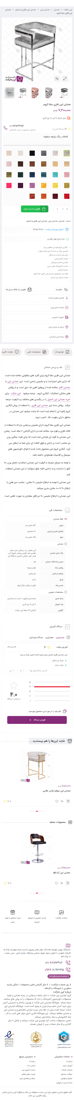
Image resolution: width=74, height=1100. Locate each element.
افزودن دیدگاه (39, 720)
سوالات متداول (66, 1074)
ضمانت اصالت (66, 1070)
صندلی (57, 9)
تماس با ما (31, 1065)
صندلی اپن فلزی (40, 405)
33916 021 (54, 962)
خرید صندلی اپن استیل (58, 399)
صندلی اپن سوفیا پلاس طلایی (57, 791)
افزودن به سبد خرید (32, 209)
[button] (68, 801)
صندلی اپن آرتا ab (61, 873)
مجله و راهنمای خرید (27, 1078)
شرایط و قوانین (66, 1078)
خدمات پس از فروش (64, 1082)
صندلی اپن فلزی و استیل (25, 9)
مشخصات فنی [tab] (34, 352)
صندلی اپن (45, 9)
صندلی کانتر (64, 388)
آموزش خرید (67, 1065)
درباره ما (32, 1061)
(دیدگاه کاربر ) (59, 129)
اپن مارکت (68, 9)
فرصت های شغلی (28, 1074)
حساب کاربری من (28, 1070)
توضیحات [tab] (59, 352)
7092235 (54, 970)
